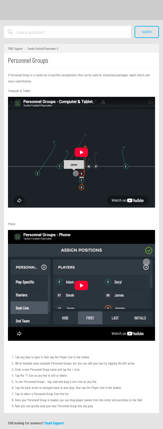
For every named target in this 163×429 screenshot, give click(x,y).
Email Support (54, 423)
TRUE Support (15, 48)
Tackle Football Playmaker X (42, 48)
